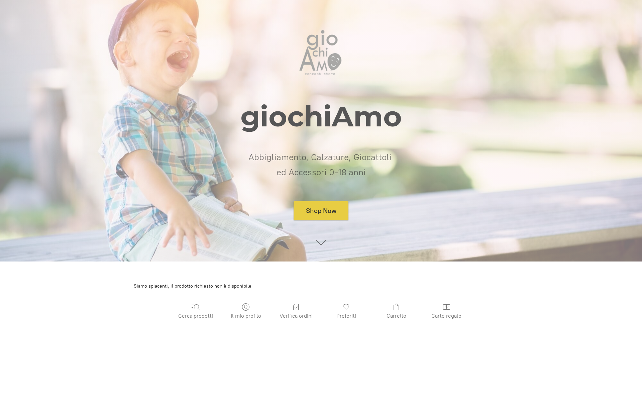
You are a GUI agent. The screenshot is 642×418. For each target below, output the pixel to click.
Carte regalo (446, 316)
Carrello (396, 316)
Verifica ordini (296, 316)
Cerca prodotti (195, 316)
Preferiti (346, 316)
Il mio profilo (246, 316)
